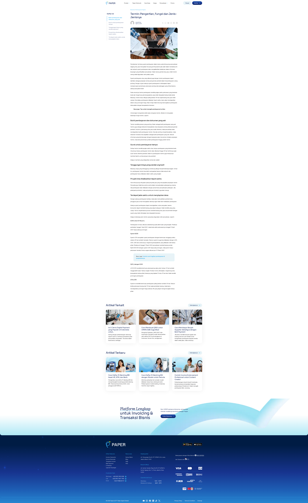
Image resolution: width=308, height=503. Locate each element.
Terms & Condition (190, 500)
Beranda (132, 9)
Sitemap (199, 500)
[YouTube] (168, 23)
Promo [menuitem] (172, 3)
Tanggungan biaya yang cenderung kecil (116, 28)
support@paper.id (119, 480)
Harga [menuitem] (155, 3)
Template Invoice (111, 461)
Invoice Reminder (110, 459)
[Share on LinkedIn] (177, 23)
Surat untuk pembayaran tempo (116, 23)
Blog (127, 459)
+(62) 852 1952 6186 (118, 476)
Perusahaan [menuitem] (164, 3)
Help (127, 461)
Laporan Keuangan (111, 467)
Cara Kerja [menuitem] (147, 3)
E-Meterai (108, 465)
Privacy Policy (178, 500)
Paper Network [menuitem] (136, 3)
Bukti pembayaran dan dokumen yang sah (115, 18)
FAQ (127, 463)
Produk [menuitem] (126, 3)
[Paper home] (110, 3)
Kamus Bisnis (129, 457)
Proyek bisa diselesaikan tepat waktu (116, 33)
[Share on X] (163, 23)
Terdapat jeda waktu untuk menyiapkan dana (117, 38)
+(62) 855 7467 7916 (118, 478)
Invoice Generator (111, 457)
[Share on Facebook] (174, 23)
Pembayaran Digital (141, 9)
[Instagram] (171, 23)
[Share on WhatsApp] (165, 23)
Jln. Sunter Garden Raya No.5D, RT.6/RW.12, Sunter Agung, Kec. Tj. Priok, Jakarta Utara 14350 (153, 470)
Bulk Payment (109, 463)
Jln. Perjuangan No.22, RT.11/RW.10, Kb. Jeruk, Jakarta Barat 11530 (153, 458)
